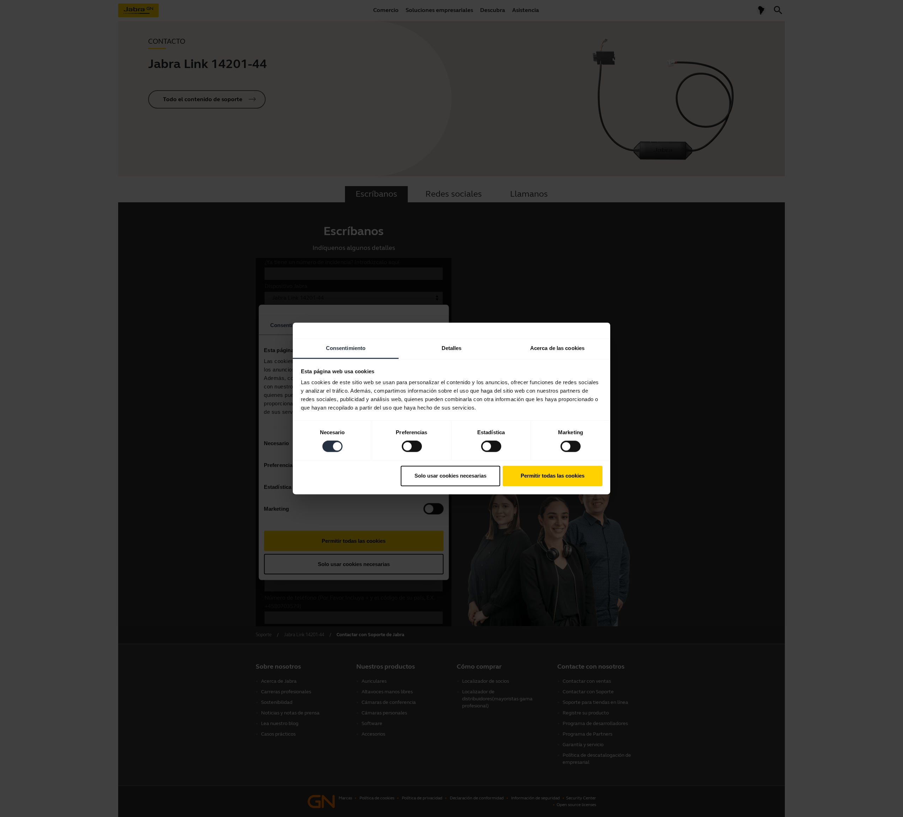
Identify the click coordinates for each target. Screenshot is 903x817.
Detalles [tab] (452, 348)
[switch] (412, 446)
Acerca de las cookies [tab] (557, 348)
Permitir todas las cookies (552, 476)
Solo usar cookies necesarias (450, 476)
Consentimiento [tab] (345, 348)
